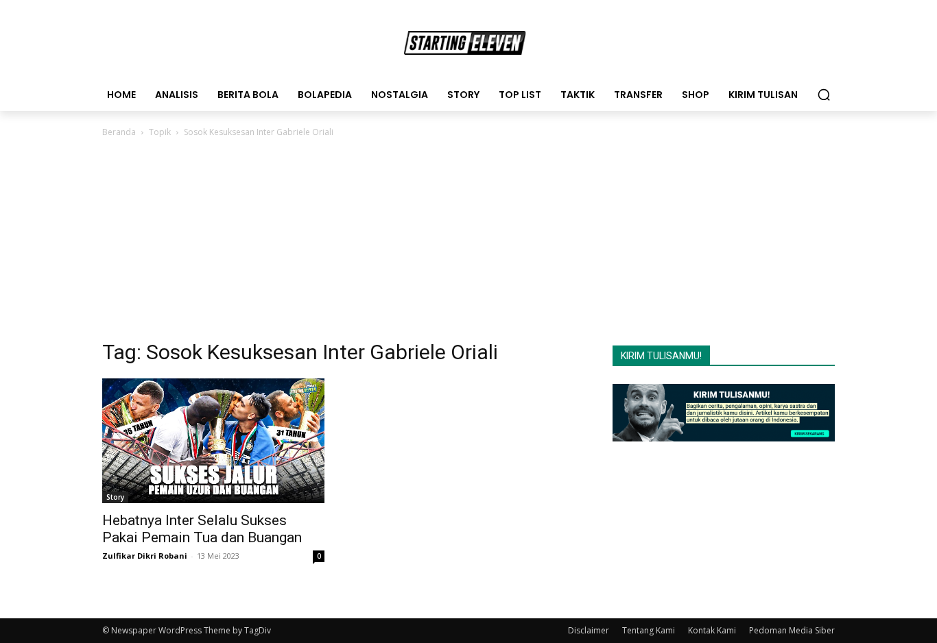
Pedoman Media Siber (792, 630)
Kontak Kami (712, 630)
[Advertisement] (468, 243)
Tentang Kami (648, 630)
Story (115, 497)
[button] (823, 94)
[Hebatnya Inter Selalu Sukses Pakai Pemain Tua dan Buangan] (213, 440)
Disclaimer (588, 630)
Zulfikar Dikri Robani (144, 555)
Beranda (119, 132)
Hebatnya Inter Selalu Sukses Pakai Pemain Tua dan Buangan (202, 529)
